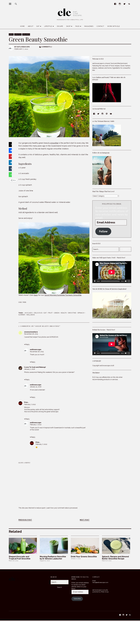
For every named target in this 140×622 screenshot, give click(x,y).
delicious (38, 313)
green (56, 313)
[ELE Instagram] (120, 4)
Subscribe (77, 599)
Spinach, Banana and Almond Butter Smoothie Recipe (115, 557)
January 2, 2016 (29, 369)
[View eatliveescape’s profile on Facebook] (94, 113)
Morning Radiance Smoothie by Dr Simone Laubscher (53, 557)
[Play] (95, 281)
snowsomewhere (31, 332)
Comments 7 (46, 47)
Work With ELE (113, 26)
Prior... (26, 402)
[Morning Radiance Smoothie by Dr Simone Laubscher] (54, 546)
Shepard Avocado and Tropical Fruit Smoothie (19, 557)
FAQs (77, 26)
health (64, 313)
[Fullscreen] (129, 281)
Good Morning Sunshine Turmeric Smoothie (62, 295)
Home (22, 26)
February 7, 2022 (30, 404)
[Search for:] (60, 582)
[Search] (16, 4)
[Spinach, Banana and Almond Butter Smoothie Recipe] (116, 546)
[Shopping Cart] (129, 4)
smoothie (54, 143)
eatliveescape (35, 349)
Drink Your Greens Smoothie (84, 556)
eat (45, 313)
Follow (103, 231)
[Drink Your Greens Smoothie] (85, 546)
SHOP (68, 26)
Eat (38, 26)
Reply (27, 344)
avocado (29, 313)
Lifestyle (48, 26)
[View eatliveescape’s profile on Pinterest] (106, 113)
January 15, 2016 (35, 387)
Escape (60, 26)
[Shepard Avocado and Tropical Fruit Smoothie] (23, 546)
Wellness (26, 34)
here (36, 295)
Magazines (88, 26)
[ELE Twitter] (124, 4)
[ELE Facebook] (115, 4)
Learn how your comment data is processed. (62, 508)
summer (21, 315)
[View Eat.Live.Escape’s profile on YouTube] (111, 113)
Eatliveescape (23, 47)
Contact (100, 26)
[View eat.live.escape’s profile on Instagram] (102, 113)
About (30, 26)
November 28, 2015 (31, 334)
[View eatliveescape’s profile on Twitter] (98, 113)
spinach (81, 313)
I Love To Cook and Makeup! (35, 367)
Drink (11, 34)
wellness (30, 315)
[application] (111, 272)
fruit (50, 313)
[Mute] (126, 281)
